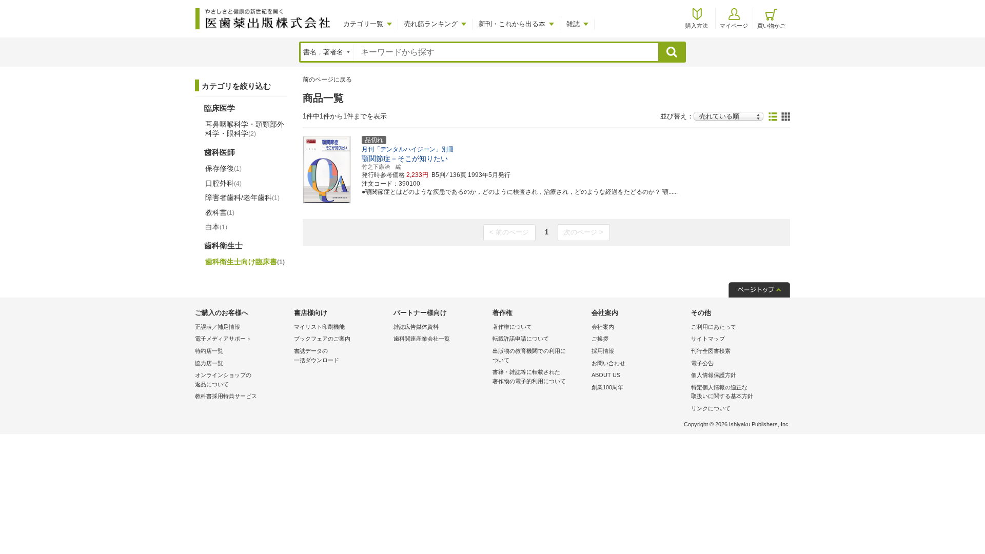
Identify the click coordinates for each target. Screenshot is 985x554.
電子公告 (702, 363)
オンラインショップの (223, 379)
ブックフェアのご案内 (322, 338)
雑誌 (573, 24)
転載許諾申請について (521, 338)
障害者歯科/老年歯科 (242, 197)
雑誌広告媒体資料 (416, 327)
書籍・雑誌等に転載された (529, 376)
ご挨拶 (600, 338)
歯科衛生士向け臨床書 (245, 262)
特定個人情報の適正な (722, 392)
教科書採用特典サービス (226, 396)
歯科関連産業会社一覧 (421, 338)
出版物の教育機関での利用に (529, 355)
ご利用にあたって (713, 327)
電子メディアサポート (223, 338)
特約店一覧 (209, 351)
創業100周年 (607, 387)
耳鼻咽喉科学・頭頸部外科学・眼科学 (244, 128)
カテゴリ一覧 (363, 24)
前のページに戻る (327, 79)
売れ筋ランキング (431, 24)
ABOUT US (606, 375)
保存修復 (223, 168)
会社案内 (603, 327)
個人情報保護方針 (713, 375)
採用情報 (603, 351)
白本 (216, 227)
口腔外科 (223, 183)
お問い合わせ (608, 363)
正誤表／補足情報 (217, 327)
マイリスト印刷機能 (319, 327)
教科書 (219, 212)
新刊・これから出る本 (512, 24)
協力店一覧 (209, 363)
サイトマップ (708, 338)
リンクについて (711, 408)
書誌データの (316, 355)
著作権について (512, 327)
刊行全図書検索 (711, 351)
